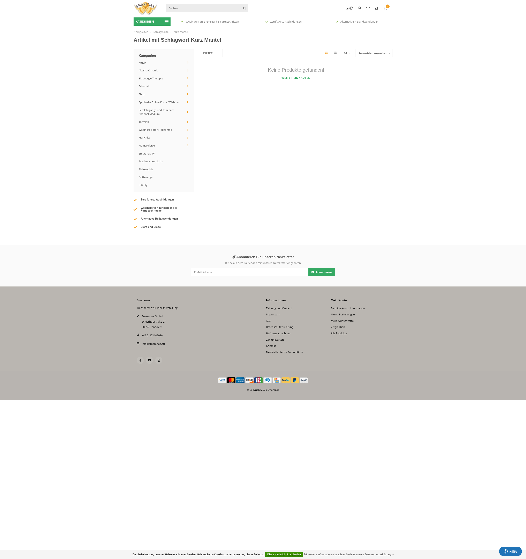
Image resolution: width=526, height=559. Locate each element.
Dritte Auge (145, 177)
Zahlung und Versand (279, 308)
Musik (142, 62)
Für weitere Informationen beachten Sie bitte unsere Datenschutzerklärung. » (349, 554)
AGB (268, 321)
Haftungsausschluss (278, 333)
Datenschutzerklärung (279, 327)
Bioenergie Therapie (151, 78)
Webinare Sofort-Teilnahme (155, 130)
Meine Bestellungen (343, 314)
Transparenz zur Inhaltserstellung (157, 308)
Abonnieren (323, 272)
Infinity (143, 185)
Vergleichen (338, 327)
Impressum (273, 314)
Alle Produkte (339, 333)
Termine (144, 122)
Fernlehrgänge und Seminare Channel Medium (156, 112)
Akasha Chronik (148, 70)
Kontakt (271, 346)
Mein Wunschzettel (342, 321)
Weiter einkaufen (296, 78)
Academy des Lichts (151, 161)
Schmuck (144, 86)
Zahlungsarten (275, 339)
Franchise (144, 137)
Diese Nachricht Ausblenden (284, 554)
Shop (142, 94)
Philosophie (146, 169)
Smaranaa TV (147, 153)
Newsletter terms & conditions (284, 352)
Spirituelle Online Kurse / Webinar (159, 102)
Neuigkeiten (141, 32)
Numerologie (147, 145)
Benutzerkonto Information (348, 308)
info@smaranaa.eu (153, 344)
